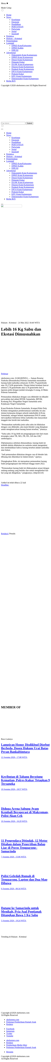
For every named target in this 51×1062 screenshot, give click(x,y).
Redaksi (9, 1024)
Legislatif (10, 43)
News (8, 17)
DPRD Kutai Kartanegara (22, 57)
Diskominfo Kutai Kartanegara (24, 55)
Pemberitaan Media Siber (16, 1045)
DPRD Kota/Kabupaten (21, 45)
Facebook (10, 1029)
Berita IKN (11, 81)
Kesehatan (16, 19)
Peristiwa (10, 36)
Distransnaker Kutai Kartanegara (25, 78)
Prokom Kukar (18, 74)
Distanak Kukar (18, 62)
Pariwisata (16, 29)
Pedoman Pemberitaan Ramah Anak (21, 1022)
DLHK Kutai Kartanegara (22, 64)
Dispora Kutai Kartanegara (23, 67)
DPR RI (15, 50)
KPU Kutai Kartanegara (22, 76)
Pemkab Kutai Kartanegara (23, 69)
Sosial (14, 31)
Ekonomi (15, 22)
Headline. (5, 485)
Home (8, 15)
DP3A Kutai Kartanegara (22, 71)
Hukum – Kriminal (14, 38)
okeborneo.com (12, 1019)
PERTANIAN (17, 27)
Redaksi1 (5, 534)
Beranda (9, 1052)
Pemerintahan (12, 41)
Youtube (9, 1036)
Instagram (10, 1031)
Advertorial (11, 53)
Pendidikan (16, 24)
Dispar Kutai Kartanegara (22, 60)
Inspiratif (15, 34)
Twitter (9, 1033)
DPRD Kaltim (17, 48)
